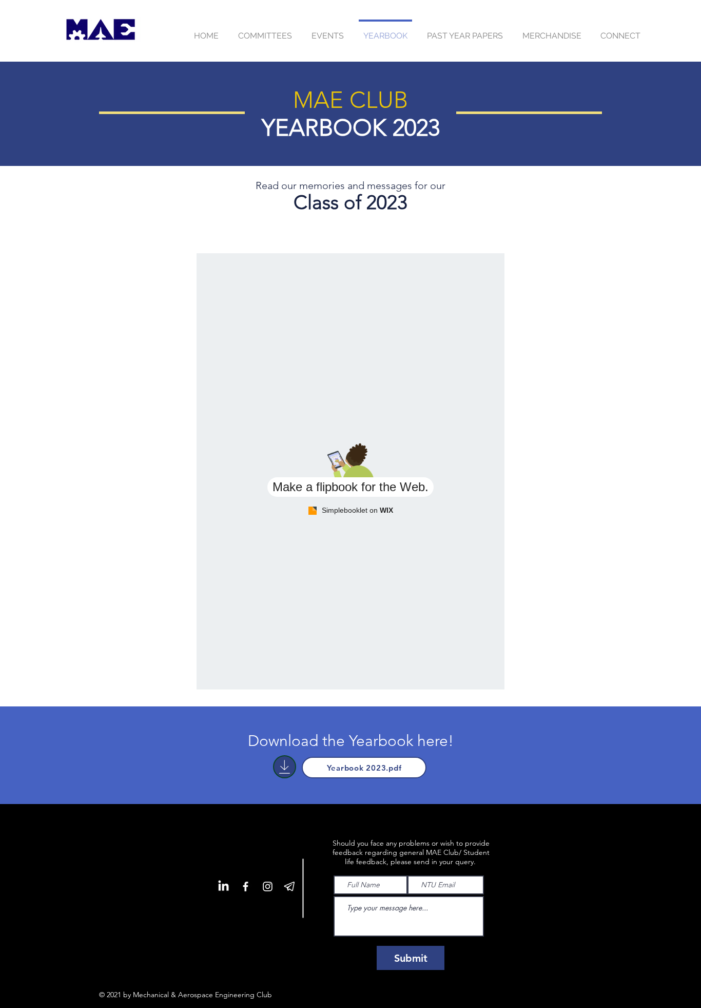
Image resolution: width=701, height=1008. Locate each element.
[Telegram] (289, 886)
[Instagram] (267, 886)
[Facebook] (245, 886)
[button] (328, 31)
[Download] (284, 766)
